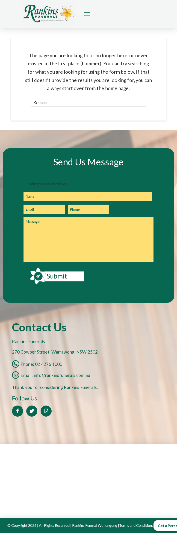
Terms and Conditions (136, 525)
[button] (87, 14)
